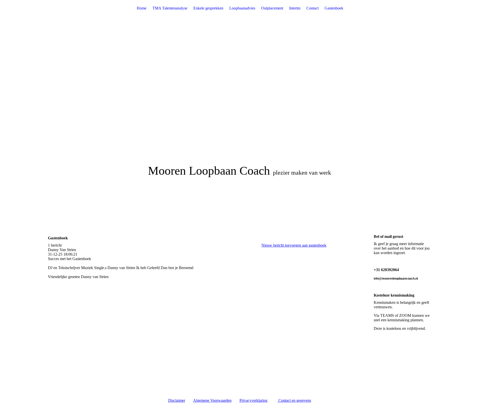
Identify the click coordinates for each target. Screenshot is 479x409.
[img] (239, 100)
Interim (294, 8)
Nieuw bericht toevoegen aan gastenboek (293, 245)
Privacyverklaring (253, 400)
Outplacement (272, 8)
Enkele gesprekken (208, 8)
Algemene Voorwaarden (212, 400)
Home (141, 8)
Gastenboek (334, 8)
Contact (312, 8)
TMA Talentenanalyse (169, 8)
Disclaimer (176, 400)
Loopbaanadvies (242, 8)
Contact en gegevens (294, 400)
